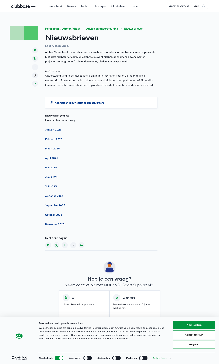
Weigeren (194, 344)
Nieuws (71, 6)
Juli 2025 (51, 186)
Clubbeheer (118, 6)
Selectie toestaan (194, 334)
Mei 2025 (51, 167)
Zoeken (135, 6)
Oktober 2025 (53, 214)
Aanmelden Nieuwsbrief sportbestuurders (79, 102)
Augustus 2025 (54, 196)
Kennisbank (55, 6)
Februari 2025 (53, 139)
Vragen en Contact (179, 5)
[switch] (87, 358)
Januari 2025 (53, 129)
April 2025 (51, 158)
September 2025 (55, 205)
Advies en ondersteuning (102, 28)
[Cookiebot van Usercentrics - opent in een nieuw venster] (19, 358)
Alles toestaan (194, 325)
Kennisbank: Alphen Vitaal (62, 28)
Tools (84, 6)
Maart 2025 (52, 148)
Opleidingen (99, 6)
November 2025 (55, 224)
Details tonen (160, 358)
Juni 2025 (51, 177)
